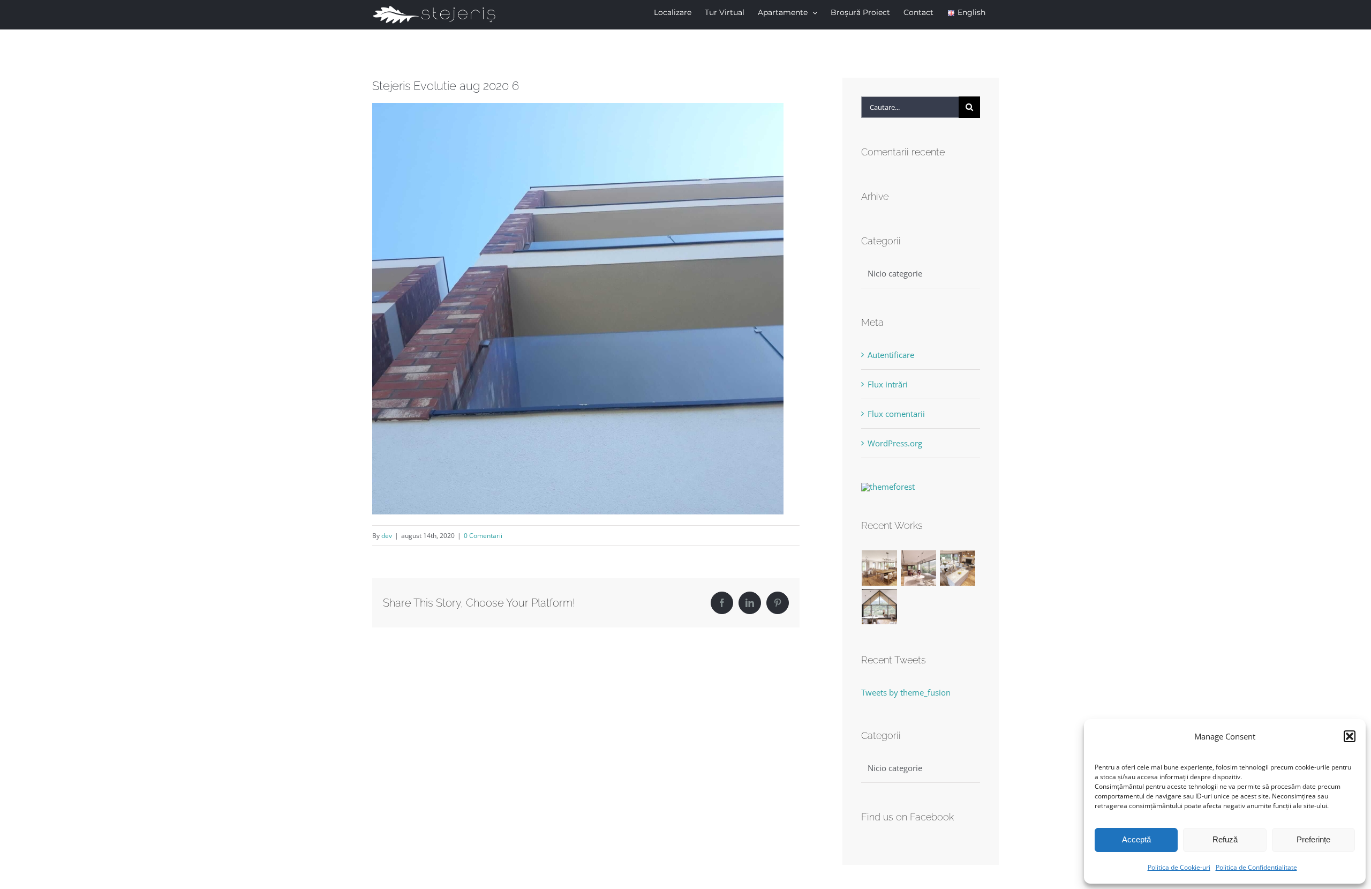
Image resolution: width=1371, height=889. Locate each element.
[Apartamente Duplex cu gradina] (957, 568)
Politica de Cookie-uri (1179, 867)
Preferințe (1313, 839)
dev (386, 535)
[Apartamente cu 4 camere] (918, 568)
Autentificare (891, 354)
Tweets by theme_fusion (906, 692)
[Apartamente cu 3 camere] (879, 568)
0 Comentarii (483, 535)
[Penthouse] (879, 606)
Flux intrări (888, 384)
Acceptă (1136, 839)
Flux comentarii (896, 413)
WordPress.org (895, 443)
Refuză (1225, 839)
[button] (1349, 736)
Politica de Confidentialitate (1256, 867)
